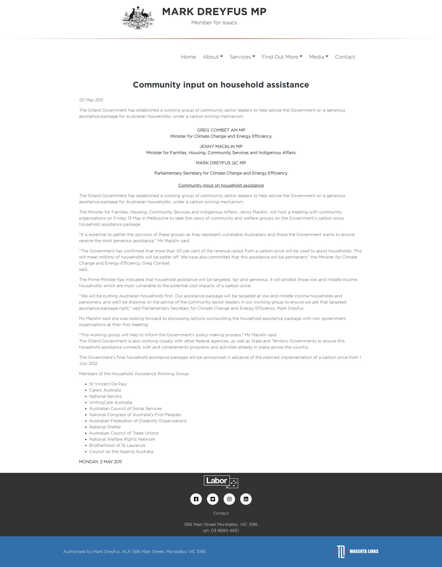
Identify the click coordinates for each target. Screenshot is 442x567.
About (211, 56)
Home (188, 56)
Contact (345, 56)
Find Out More (280, 56)
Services (240, 56)
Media (316, 56)
